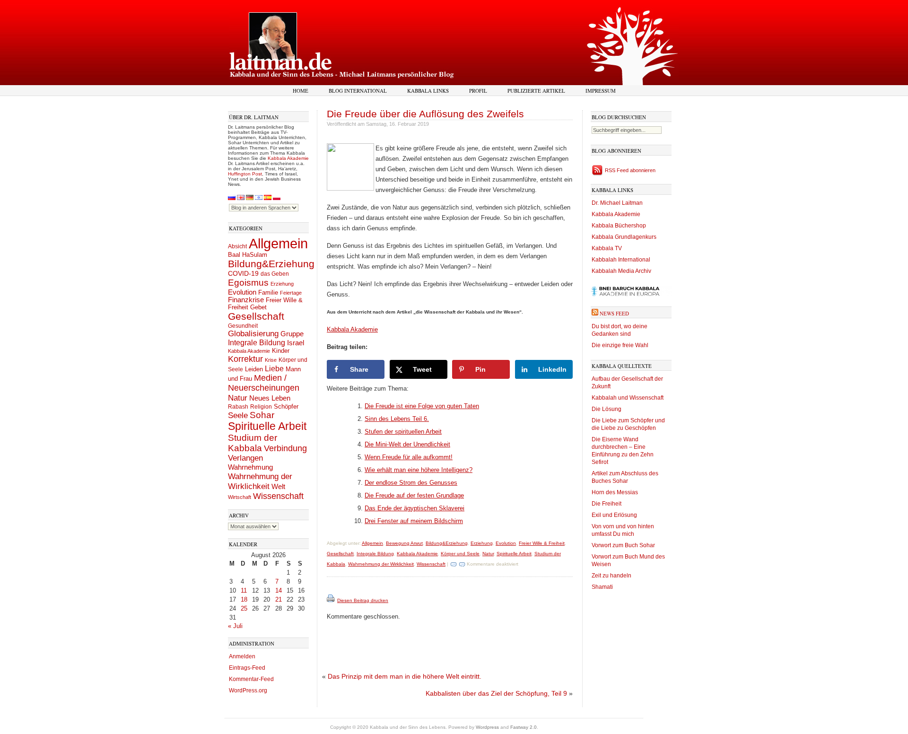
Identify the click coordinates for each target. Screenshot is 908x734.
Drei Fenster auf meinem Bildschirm (414, 520)
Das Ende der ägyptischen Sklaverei (414, 508)
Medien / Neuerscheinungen (263, 383)
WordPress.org (248, 690)
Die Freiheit (606, 503)
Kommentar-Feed (251, 679)
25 (244, 608)
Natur (237, 397)
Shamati (602, 587)
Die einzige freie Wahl (620, 345)
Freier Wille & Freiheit (542, 543)
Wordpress (487, 727)
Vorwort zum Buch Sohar (623, 545)
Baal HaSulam (247, 255)
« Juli (235, 625)
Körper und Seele (460, 553)
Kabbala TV (607, 248)
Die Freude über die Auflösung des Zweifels (425, 113)
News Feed (614, 313)
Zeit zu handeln (611, 575)
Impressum (600, 90)
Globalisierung (253, 333)
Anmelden (242, 656)
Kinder (280, 350)
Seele (238, 415)
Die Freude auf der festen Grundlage (414, 495)
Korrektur (245, 359)
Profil (478, 90)
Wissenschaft (278, 496)
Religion (261, 406)
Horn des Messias (615, 492)
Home (300, 90)
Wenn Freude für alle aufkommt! (409, 457)
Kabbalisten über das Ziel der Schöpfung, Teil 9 (496, 693)
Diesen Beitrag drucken (362, 600)
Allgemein (278, 243)
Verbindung (285, 448)
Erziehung (282, 284)
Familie (268, 292)
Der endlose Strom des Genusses (411, 482)
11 (244, 590)
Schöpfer (286, 406)
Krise (271, 360)
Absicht (237, 246)
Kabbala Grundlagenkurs (624, 237)
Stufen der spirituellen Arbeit (403, 431)
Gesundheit (243, 326)
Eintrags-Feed (247, 667)
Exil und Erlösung (614, 515)
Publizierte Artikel (536, 90)
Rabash (238, 406)
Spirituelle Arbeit (267, 426)
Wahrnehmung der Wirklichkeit (260, 481)
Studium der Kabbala (252, 443)
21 (278, 599)
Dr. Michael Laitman (617, 203)
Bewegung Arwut (404, 543)
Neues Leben (269, 398)
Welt (278, 486)
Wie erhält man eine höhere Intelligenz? (418, 469)
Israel (295, 343)
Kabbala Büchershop (619, 225)
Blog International (358, 90)
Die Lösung (606, 409)
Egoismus (248, 282)
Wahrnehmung (250, 467)
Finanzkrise (246, 300)
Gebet (258, 307)
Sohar (262, 415)
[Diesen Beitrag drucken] (331, 600)
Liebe (274, 368)
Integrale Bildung (256, 343)
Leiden (254, 369)
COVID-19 (243, 273)
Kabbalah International (621, 259)
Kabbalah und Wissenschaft (628, 397)
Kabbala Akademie (288, 158)
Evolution (242, 292)
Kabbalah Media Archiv (621, 271)
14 (278, 590)
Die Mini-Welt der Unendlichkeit (407, 444)
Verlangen (245, 458)
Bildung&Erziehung (271, 263)
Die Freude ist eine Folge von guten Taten (422, 406)
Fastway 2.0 (523, 727)
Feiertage (291, 293)
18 (244, 599)
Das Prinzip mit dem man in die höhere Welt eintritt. (404, 676)
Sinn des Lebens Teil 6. (397, 418)
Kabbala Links (428, 90)
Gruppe (292, 334)
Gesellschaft (256, 316)
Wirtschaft (239, 497)
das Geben (275, 274)
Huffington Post (245, 173)
